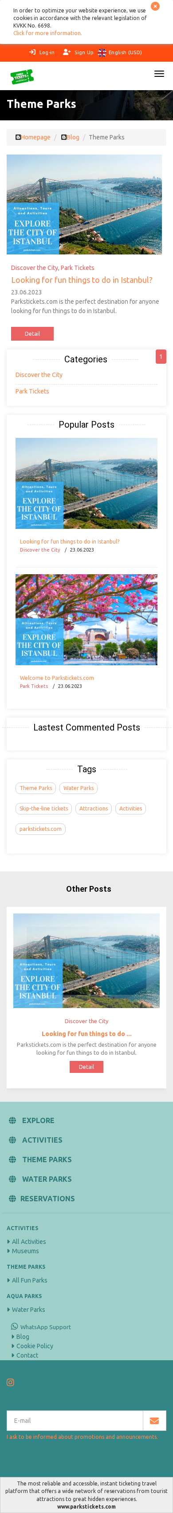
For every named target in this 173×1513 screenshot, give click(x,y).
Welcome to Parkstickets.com (57, 678)
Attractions (93, 808)
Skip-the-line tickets (44, 808)
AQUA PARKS (24, 1296)
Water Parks (78, 788)
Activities (130, 808)
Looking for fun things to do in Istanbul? (82, 279)
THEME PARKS (46, 1160)
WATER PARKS (46, 1179)
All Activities (29, 1241)
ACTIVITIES (41, 1140)
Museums (25, 1251)
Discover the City (34, 267)
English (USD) (125, 52)
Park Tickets (77, 267)
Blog (22, 1336)
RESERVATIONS (47, 1199)
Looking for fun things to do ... (87, 1033)
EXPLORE (37, 1120)
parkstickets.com (41, 829)
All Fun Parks (29, 1280)
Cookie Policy (34, 1346)
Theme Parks (36, 788)
